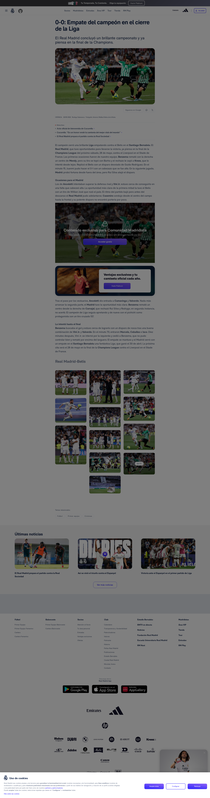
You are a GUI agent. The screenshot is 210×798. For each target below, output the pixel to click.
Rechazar (197, 786)
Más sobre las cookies (11, 794)
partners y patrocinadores (54, 788)
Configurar (175, 786)
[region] (105, 785)
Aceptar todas (154, 786)
